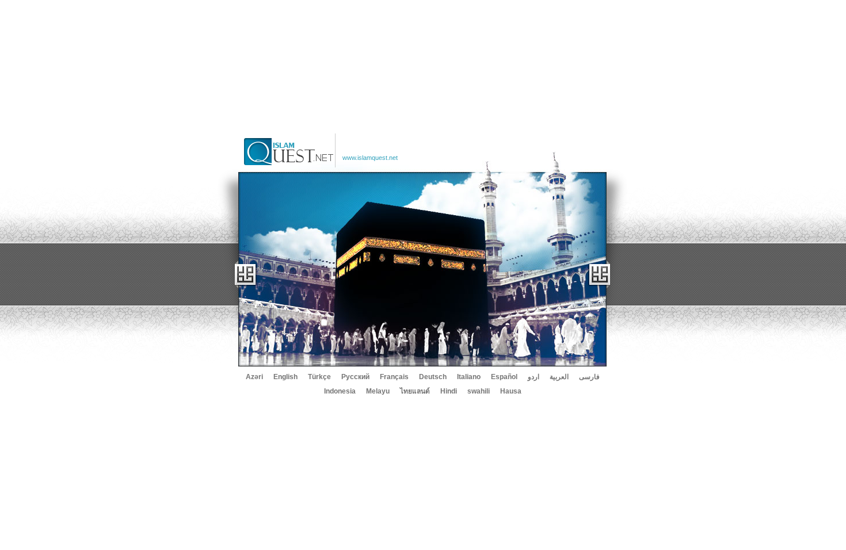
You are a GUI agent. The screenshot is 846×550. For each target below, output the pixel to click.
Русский (355, 377)
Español (504, 377)
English (285, 377)
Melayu (378, 391)
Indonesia (340, 391)
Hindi (448, 391)
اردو (533, 377)
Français (394, 377)
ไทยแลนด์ (415, 391)
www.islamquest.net (370, 157)
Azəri (254, 377)
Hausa (510, 391)
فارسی (589, 377)
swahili (478, 391)
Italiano (469, 377)
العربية (559, 377)
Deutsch (433, 377)
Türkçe (319, 377)
